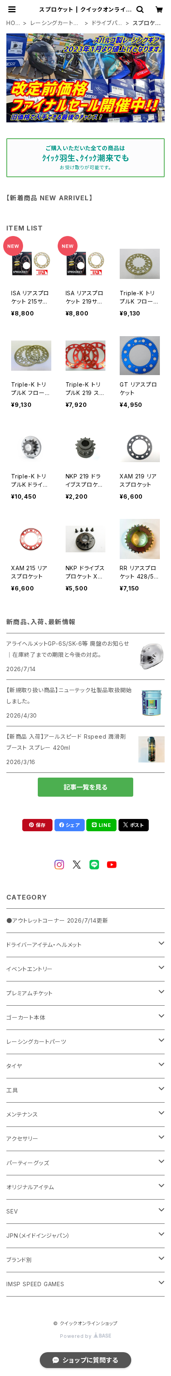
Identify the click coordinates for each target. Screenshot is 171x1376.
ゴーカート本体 (26, 1017)
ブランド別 (19, 1259)
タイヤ (14, 1065)
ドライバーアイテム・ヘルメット (44, 944)
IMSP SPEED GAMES (35, 1284)
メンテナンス (22, 1114)
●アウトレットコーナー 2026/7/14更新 (57, 920)
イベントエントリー (29, 969)
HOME (13, 23)
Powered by (76, 1336)
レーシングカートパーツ (54, 23)
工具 (12, 1090)
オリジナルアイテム (30, 1187)
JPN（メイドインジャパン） (38, 1235)
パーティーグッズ (27, 1162)
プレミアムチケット (29, 993)
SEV (12, 1211)
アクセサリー (22, 1138)
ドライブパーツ (107, 23)
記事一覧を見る (85, 787)
